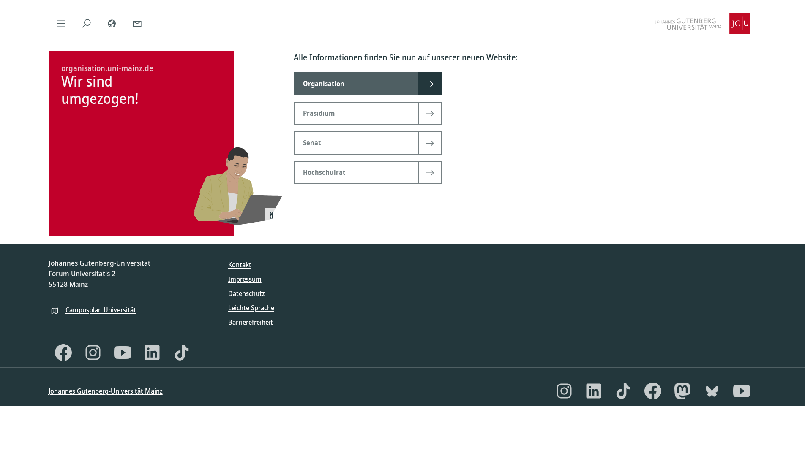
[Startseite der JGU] (702, 23)
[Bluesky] (712, 391)
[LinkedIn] (152, 352)
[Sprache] (112, 23)
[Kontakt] (137, 23)
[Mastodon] (682, 391)
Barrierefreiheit (250, 322)
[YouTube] (122, 352)
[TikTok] (181, 352)
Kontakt (239, 264)
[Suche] (86, 23)
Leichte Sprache (251, 307)
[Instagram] (93, 352)
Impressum (245, 279)
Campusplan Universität (100, 310)
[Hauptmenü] (61, 23)
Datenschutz (246, 293)
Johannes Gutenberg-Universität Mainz (106, 391)
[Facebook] (63, 352)
